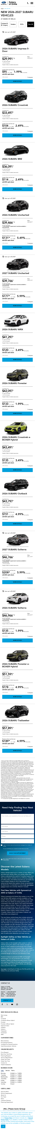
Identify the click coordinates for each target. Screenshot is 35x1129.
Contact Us (7, 1000)
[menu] (32, 3)
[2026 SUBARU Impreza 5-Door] (17, 40)
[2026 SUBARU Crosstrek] (17, 97)
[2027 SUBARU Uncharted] (17, 265)
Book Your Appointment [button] (17, 853)
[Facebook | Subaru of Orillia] (2, 1004)
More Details (17, 81)
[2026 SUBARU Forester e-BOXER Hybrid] (17, 656)
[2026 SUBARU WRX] (17, 321)
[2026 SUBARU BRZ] (17, 151)
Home (2, 8)
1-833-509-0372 (11, 992)
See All (30, 24)
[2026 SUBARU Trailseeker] (17, 712)
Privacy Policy (6, 859)
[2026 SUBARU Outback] (17, 485)
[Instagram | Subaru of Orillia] (17, 1004)
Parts (13, 1070)
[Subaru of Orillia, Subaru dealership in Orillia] (9, 3)
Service (8, 1070)
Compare (30, 77)
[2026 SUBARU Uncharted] (17, 206)
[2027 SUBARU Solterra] (17, 541)
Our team (3, 969)
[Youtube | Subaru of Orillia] (12, 1004)
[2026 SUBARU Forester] (17, 375)
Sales (2, 1070)
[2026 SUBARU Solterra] (17, 599)
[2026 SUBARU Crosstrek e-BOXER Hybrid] (17, 429)
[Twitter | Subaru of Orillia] (7, 1004)
